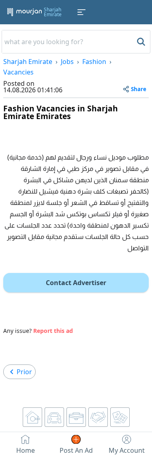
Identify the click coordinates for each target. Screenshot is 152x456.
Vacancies (18, 72)
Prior (24, 371)
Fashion (94, 61)
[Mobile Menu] (81, 12)
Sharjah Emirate (27, 61)
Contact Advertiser (76, 282)
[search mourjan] (140, 41)
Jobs (67, 61)
